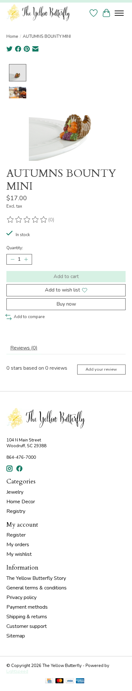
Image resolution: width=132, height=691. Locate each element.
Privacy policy (21, 597)
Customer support (26, 626)
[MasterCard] (59, 681)
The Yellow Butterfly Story (36, 578)
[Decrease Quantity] (12, 259)
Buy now (66, 304)
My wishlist (19, 554)
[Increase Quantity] (26, 259)
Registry (15, 511)
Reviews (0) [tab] (23, 347)
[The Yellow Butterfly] (38, 12)
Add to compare (29, 317)
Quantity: (14, 248)
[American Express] (80, 681)
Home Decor (20, 501)
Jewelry (14, 492)
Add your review (101, 369)
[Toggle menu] (119, 13)
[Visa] (70, 681)
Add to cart (66, 276)
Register (16, 535)
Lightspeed (17, 671)
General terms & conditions (36, 587)
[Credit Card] (49, 681)
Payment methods (27, 607)
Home (12, 36)
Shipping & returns (26, 616)
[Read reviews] (27, 220)
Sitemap (15, 635)
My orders (17, 544)
